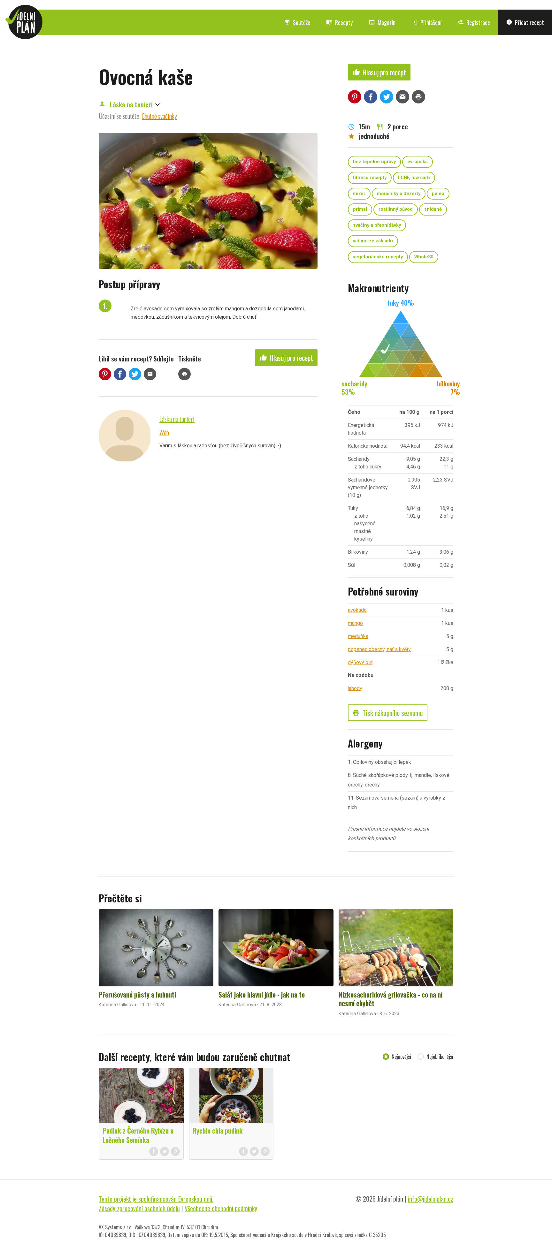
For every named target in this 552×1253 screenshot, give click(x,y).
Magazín (382, 22)
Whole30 (423, 257)
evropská (417, 161)
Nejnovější (401, 1056)
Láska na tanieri (131, 104)
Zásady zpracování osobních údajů (139, 1208)
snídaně (433, 209)
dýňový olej (360, 662)
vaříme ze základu (373, 241)
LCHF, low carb (414, 177)
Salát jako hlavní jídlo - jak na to (261, 994)
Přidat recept (525, 22)
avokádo (357, 610)
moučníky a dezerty (398, 193)
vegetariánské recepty (378, 257)
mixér (359, 193)
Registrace (473, 22)
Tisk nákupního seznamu (387, 713)
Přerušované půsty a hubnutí (137, 994)
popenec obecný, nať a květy (379, 649)
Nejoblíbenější (439, 1056)
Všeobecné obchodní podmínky (221, 1208)
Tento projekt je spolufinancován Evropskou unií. (156, 1199)
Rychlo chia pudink (218, 1130)
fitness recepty (370, 177)
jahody (355, 688)
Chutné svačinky (159, 116)
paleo (438, 193)
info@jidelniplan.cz (430, 1199)
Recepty (339, 22)
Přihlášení (426, 22)
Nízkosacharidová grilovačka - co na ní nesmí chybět (390, 998)
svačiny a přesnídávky (377, 225)
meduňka (358, 636)
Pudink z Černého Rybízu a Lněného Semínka (138, 1135)
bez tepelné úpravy (374, 161)
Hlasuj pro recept (286, 358)
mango (355, 623)
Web (164, 432)
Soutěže (297, 22)
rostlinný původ (396, 209)
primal (360, 209)
